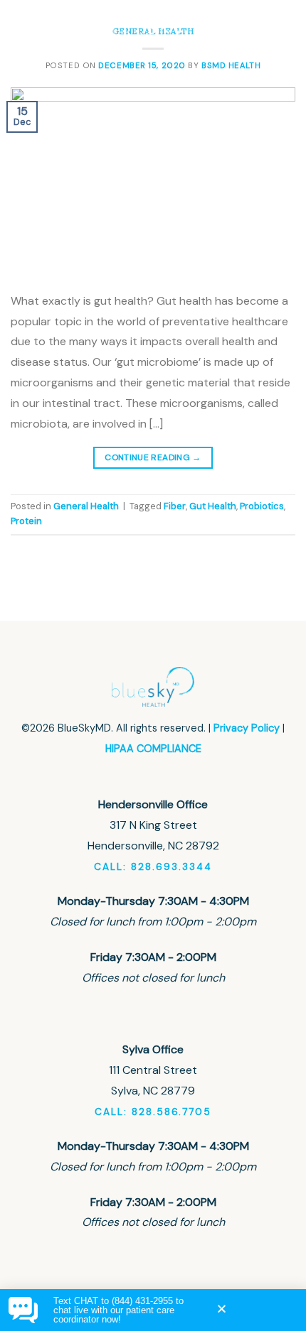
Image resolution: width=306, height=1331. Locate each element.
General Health (86, 506)
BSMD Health (230, 65)
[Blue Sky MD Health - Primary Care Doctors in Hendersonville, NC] (153, 25)
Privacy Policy (246, 728)
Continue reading (153, 457)
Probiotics (262, 506)
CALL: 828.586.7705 (153, 1112)
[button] (221, 1308)
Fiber (175, 506)
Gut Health (212, 506)
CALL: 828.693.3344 (153, 867)
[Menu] (282, 25)
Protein (26, 521)
